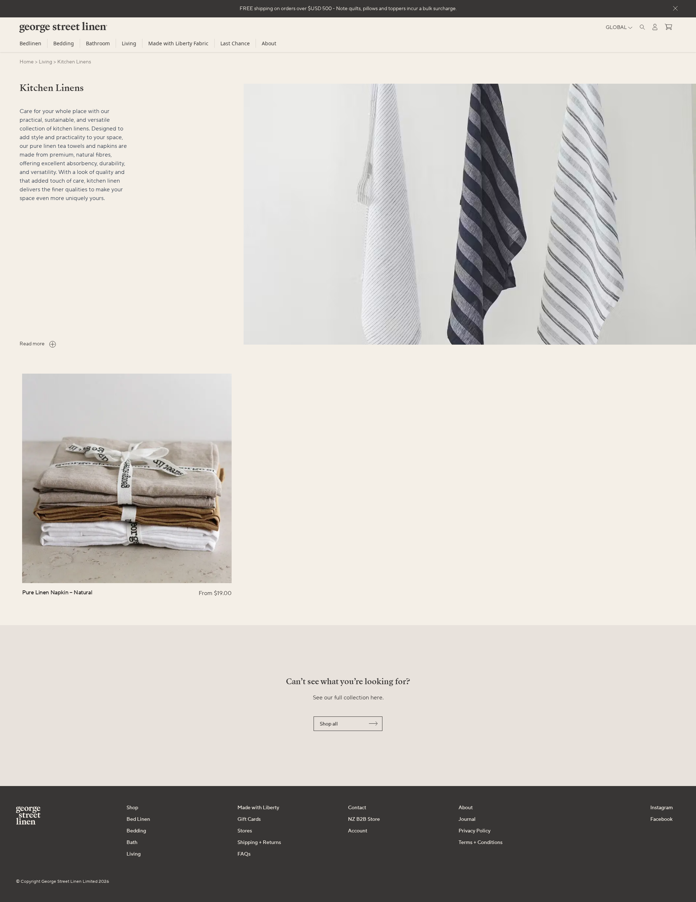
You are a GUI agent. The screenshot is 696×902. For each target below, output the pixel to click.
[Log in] (655, 27)
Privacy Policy (474, 831)
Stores (244, 831)
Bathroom (98, 43)
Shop (132, 808)
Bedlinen (30, 43)
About (269, 43)
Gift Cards (249, 819)
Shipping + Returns (259, 842)
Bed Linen (138, 819)
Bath (132, 842)
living (45, 62)
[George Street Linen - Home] (51, 30)
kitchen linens (74, 62)
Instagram (661, 808)
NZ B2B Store (364, 819)
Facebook (661, 819)
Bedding (63, 43)
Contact (357, 808)
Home (27, 62)
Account (357, 831)
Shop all (329, 724)
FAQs (243, 854)
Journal (467, 819)
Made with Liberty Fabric (178, 43)
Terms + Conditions (480, 842)
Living (129, 43)
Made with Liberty (258, 808)
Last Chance (235, 43)
